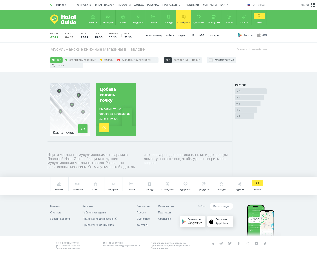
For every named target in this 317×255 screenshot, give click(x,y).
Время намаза (104, 5)
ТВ (192, 35)
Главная (242, 49)
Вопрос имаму (152, 35)
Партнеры (164, 212)
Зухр (84, 35)
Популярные (181, 60)
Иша (128, 35)
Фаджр (54, 35)
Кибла (170, 35)
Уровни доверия (60, 218)
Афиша (139, 5)
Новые (196, 60)
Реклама (153, 5)
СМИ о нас (143, 218)
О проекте (84, 5)
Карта (225, 5)
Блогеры (213, 35)
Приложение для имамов (98, 225)
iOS (264, 35)
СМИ (201, 35)
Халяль (108, 60)
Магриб (113, 35)
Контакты (210, 5)
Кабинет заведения (95, 212)
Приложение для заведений (100, 218)
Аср (99, 35)
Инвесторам (166, 206)
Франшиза (164, 218)
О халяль (55, 212)
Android (249, 35)
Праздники (191, 5)
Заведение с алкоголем (136, 60)
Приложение (171, 5)
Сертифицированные (82, 60)
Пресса (141, 212)
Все (59, 60)
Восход (69, 35)
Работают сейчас (224, 60)
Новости (124, 5)
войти (305, 5)
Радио (182, 35)
